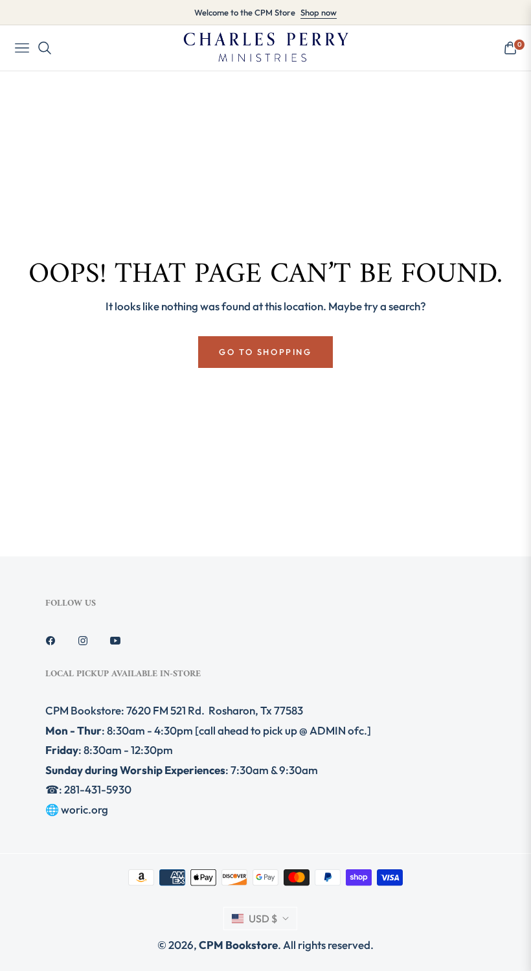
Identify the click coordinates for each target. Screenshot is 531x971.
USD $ (263, 918)
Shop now (318, 12)
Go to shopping (265, 352)
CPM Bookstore (238, 945)
